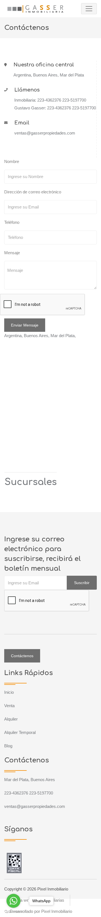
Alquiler (11, 719)
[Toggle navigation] (89, 8)
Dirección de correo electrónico (32, 191)
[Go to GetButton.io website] (13, 911)
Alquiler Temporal (20, 732)
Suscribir (81, 582)
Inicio (9, 692)
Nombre (11, 161)
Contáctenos (22, 656)
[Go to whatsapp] (13, 901)
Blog (8, 745)
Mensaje (12, 252)
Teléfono (11, 222)
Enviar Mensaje (24, 325)
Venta (9, 705)
